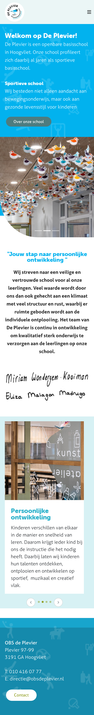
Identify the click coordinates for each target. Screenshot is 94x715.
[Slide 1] (38, 230)
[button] (7, 187)
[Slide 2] (47, 230)
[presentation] (31, 602)
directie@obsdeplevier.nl (37, 678)
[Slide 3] (55, 230)
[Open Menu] (89, 12)
